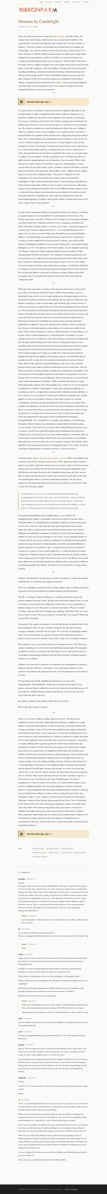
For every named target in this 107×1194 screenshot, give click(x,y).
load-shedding (58, 36)
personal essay (66, 853)
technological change (40, 857)
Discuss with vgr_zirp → (39, 101)
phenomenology (38, 848)
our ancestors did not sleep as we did (51, 458)
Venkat (35, 26)
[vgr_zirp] (42, 2)
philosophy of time (52, 848)
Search (67, 2)
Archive (58, 2)
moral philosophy (79, 853)
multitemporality (67, 848)
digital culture (53, 853)
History (48, 2)
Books (86, 2)
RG (19, 1100)
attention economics (39, 853)
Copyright (74, 1189)
